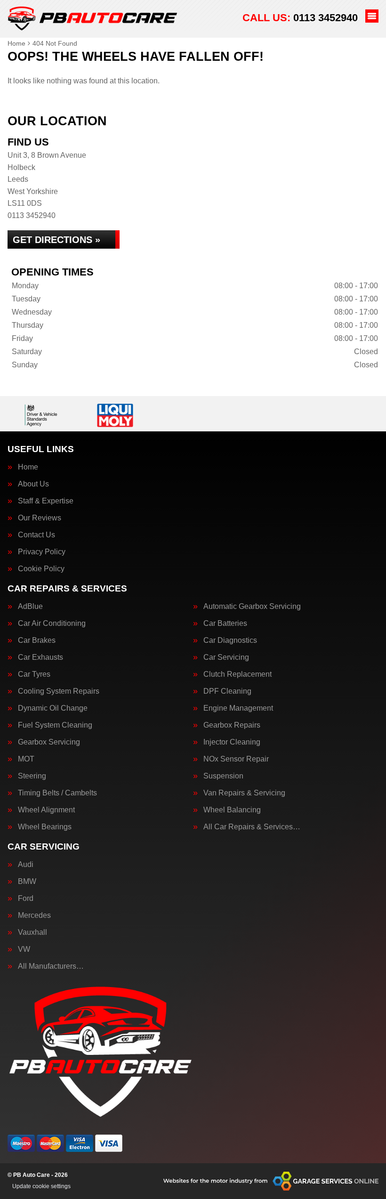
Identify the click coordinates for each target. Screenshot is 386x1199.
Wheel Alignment (46, 810)
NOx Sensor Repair (236, 759)
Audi (25, 864)
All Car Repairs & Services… (251, 827)
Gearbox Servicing (49, 742)
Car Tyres (34, 674)
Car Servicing (226, 657)
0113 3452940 (300, 18)
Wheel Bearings (45, 827)
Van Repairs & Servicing (244, 793)
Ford (25, 898)
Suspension (223, 776)
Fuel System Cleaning (55, 725)
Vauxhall (32, 932)
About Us (33, 484)
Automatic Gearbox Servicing (252, 606)
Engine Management (238, 708)
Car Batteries (225, 623)
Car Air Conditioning (52, 623)
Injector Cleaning (231, 742)
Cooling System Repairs (58, 691)
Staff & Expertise (45, 501)
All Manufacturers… (51, 966)
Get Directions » (56, 240)
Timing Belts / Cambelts (57, 793)
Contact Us (36, 535)
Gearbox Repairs (231, 725)
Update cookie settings (41, 1186)
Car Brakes (37, 640)
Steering (32, 776)
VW (24, 949)
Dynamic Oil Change (53, 708)
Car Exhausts (40, 657)
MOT (26, 759)
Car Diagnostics (230, 640)
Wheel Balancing (232, 810)
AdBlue (30, 606)
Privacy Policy (41, 552)
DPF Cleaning (227, 691)
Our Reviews (39, 518)
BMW (27, 881)
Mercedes (34, 915)
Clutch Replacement (237, 674)
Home (28, 467)
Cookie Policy (41, 569)
